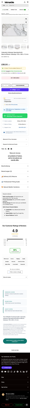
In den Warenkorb (20, 85)
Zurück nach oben (15, 350)
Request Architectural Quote (10, 144)
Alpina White (7, 264)
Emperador (23, 264)
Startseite (3, 13)
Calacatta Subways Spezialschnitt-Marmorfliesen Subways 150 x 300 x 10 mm (14, 14)
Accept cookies (19, 404)
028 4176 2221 (22, 127)
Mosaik (7, 13)
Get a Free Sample (15, 77)
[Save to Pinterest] (26, 18)
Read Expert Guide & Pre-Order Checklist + (15, 341)
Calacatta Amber (21, 261)
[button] (27, 2)
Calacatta (13, 261)
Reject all (7, 404)
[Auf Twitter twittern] (5, 148)
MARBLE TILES (14, 9)
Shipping (18, 258)
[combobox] (15, 5)
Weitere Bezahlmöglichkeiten (15, 93)
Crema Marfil (15, 264)
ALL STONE (5, 9)
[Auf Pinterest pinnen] (11, 148)
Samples (7, 261)
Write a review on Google (15, 272)
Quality (23, 258)
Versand (7, 71)
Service (12, 258)
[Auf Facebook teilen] (8, 148)
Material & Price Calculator (10, 139)
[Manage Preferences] (26, 404)
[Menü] (2, 2)
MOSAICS (22, 9)
